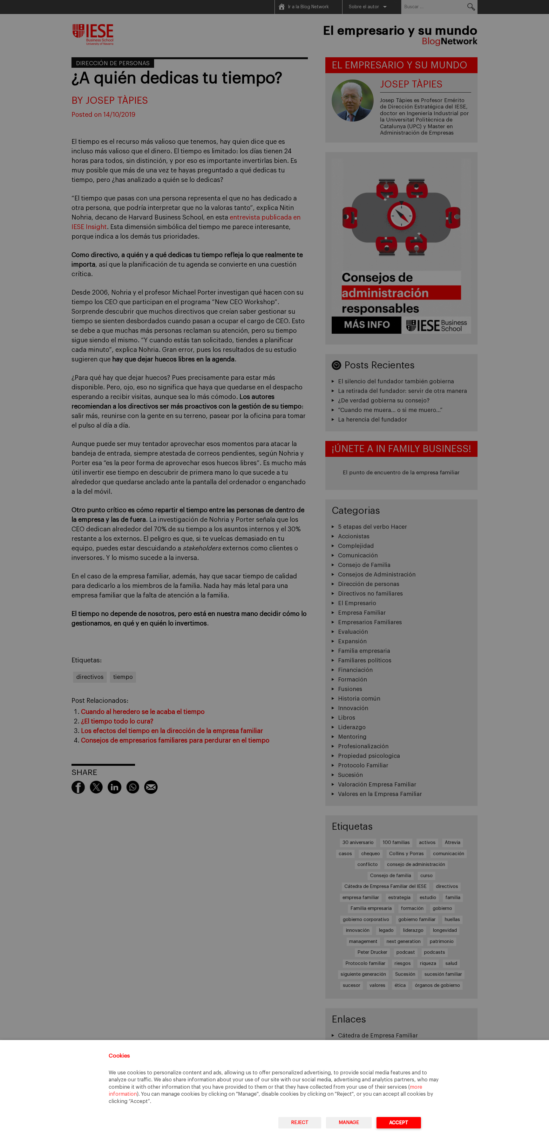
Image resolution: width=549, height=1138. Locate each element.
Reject (299, 1122)
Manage (349, 1122)
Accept (398, 1122)
